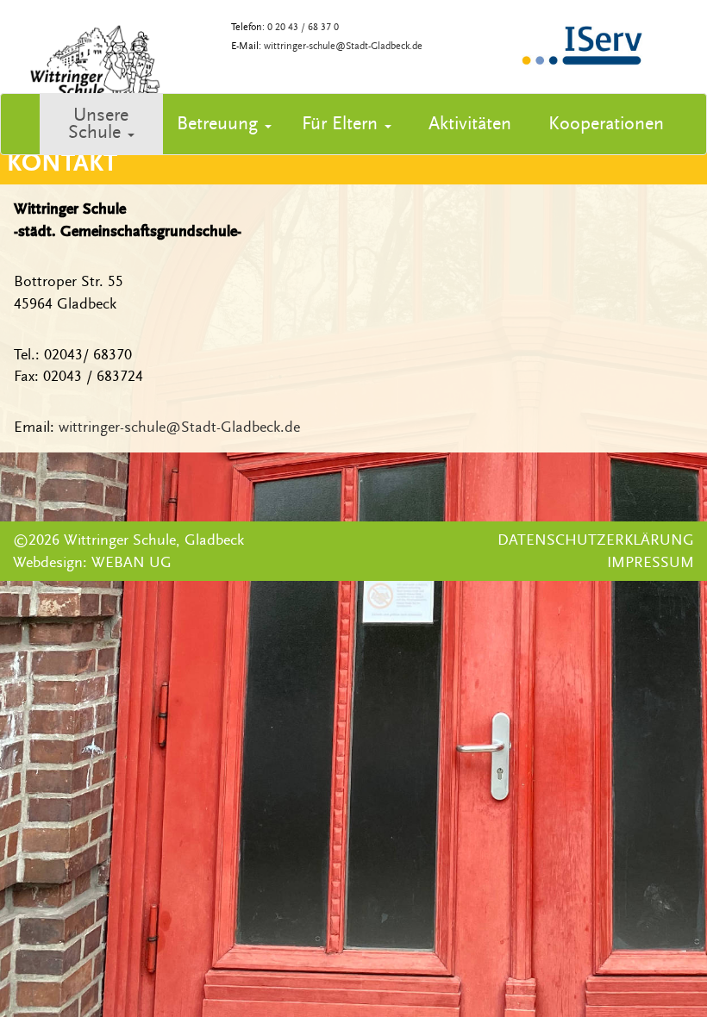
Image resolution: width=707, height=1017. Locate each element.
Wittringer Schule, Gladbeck (154, 540)
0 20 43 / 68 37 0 (303, 27)
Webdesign (48, 562)
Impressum (650, 562)
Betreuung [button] (217, 123)
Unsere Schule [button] (98, 123)
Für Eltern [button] (340, 123)
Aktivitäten (470, 123)
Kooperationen (606, 123)
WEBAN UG (131, 562)
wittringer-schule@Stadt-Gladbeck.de (343, 46)
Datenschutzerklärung (595, 540)
